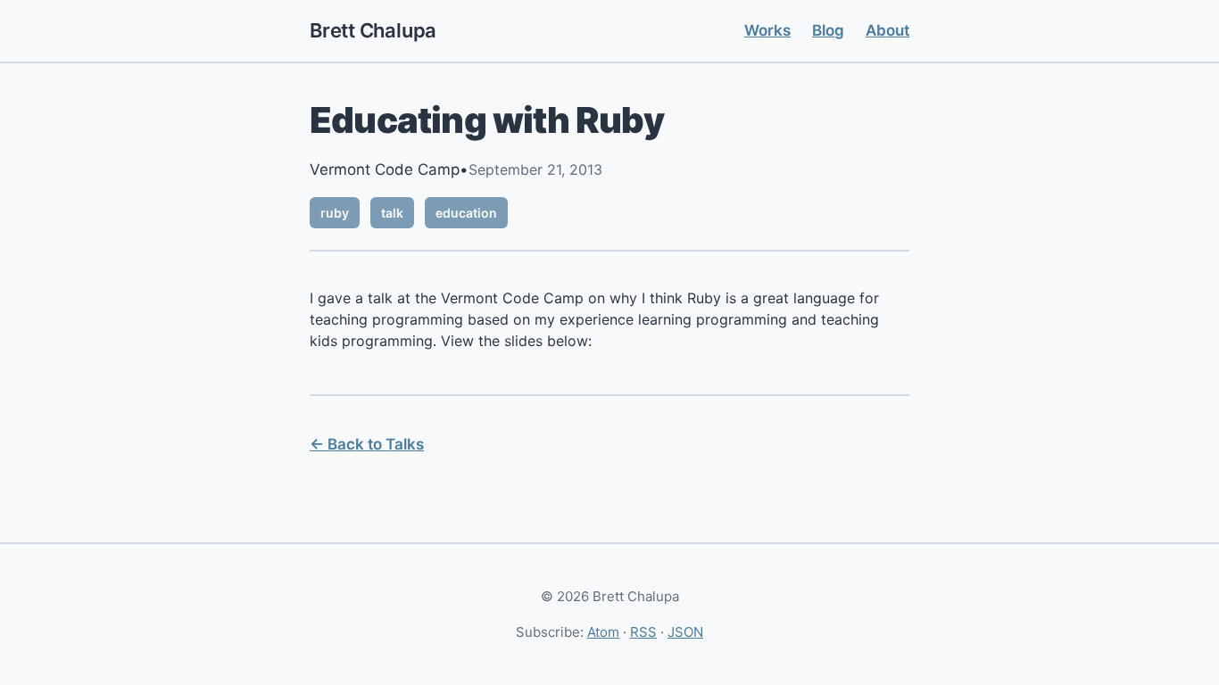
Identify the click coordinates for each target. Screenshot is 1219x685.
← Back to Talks (367, 444)
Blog (828, 30)
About (887, 30)
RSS (643, 631)
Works (767, 30)
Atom (603, 631)
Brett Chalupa (373, 30)
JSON (685, 631)
